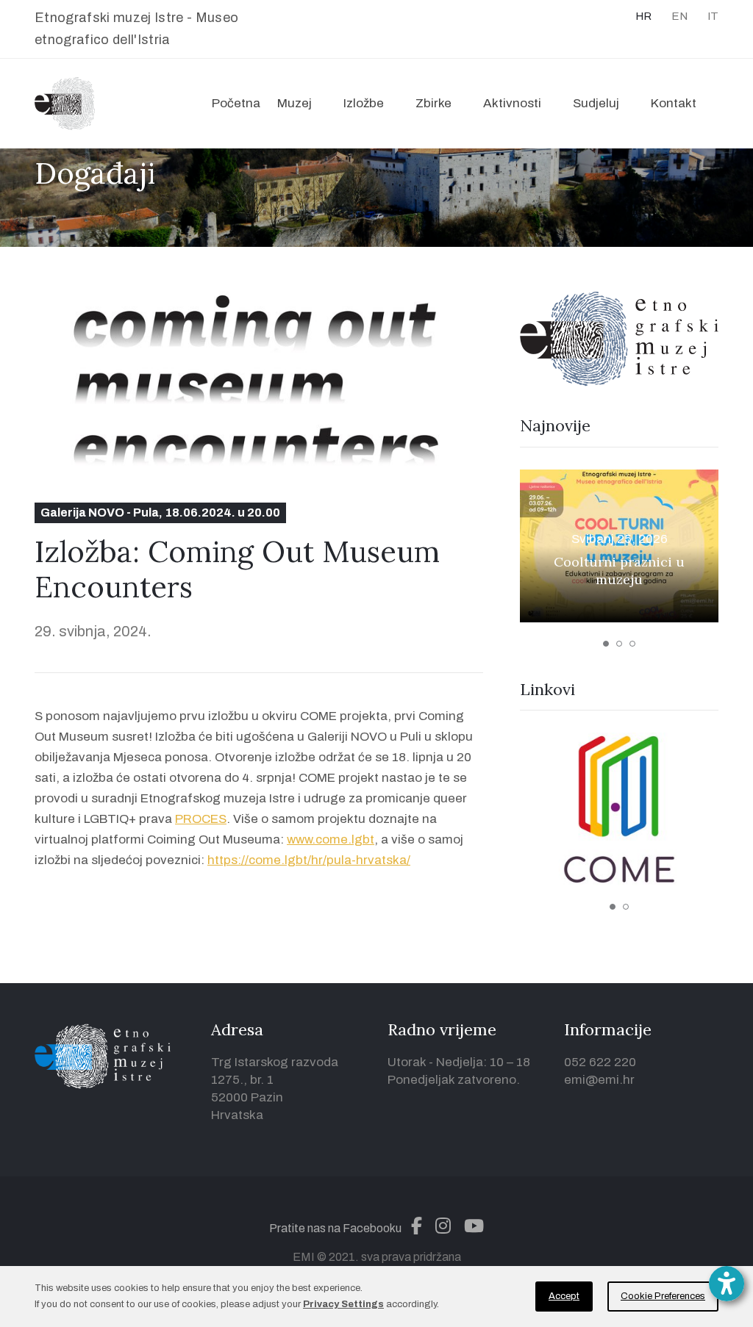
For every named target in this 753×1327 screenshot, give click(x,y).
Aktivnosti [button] (512, 103)
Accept (564, 1296)
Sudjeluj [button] (596, 103)
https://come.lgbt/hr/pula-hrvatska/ (308, 860)
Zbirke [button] (433, 103)
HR (643, 16)
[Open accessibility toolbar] (726, 1283)
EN (679, 16)
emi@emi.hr (599, 1080)
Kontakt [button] (673, 103)
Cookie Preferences (663, 1296)
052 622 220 (600, 1062)
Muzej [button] (294, 103)
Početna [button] (236, 103)
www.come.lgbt (330, 839)
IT (712, 16)
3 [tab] (632, 644)
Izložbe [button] (363, 103)
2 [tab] (619, 644)
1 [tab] (606, 644)
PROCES (200, 819)
